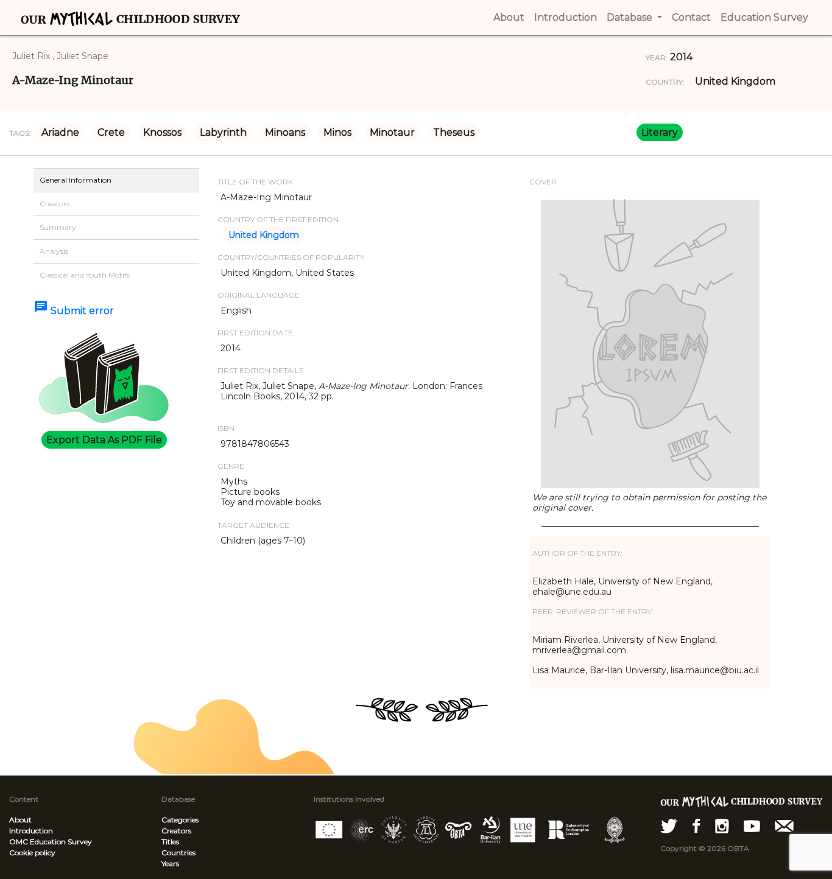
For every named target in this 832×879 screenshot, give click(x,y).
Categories (180, 819)
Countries (178, 852)
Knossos (162, 132)
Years (170, 863)
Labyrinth (223, 132)
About (20, 819)
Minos (337, 132)
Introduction (31, 830)
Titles (170, 841)
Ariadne (60, 132)
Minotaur (392, 132)
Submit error (73, 311)
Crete (111, 132)
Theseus (453, 132)
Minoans (285, 132)
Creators (176, 830)
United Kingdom (735, 81)
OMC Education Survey (50, 841)
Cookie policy (32, 852)
